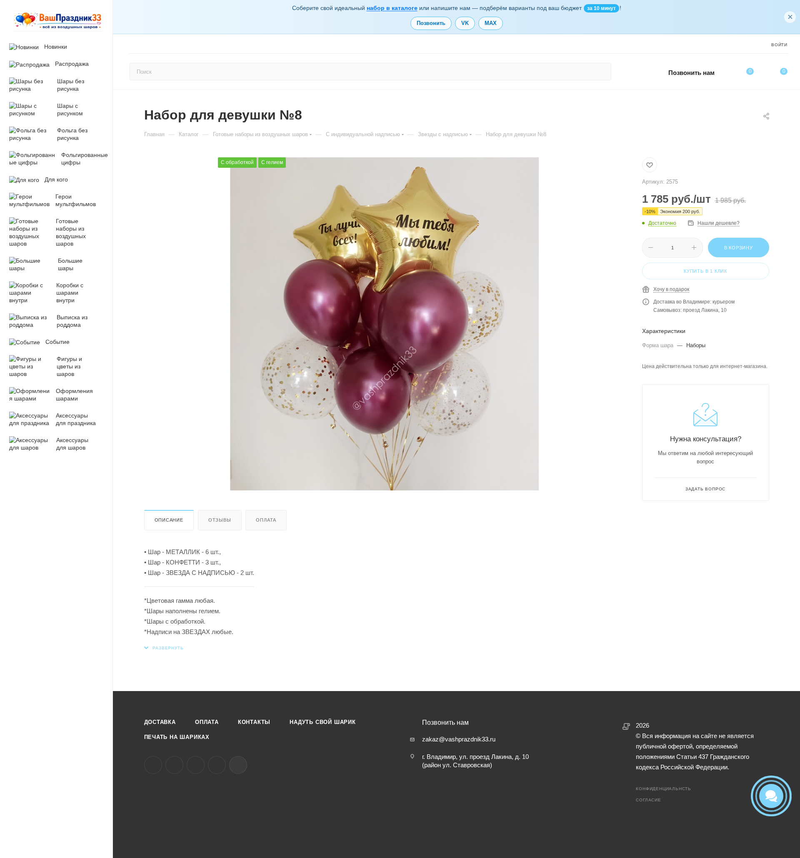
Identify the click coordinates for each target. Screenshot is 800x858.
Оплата (266, 519)
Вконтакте (153, 765)
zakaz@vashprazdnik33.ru (458, 739)
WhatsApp (217, 765)
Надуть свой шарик (323, 722)
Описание (169, 519)
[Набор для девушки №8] (384, 323)
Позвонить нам (691, 72)
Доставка (160, 722)
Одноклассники (196, 765)
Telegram (174, 765)
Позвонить (431, 23)
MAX (491, 23)
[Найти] (601, 71)
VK (465, 23)
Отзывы (219, 519)
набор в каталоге (392, 8)
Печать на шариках (177, 737)
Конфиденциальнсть (663, 788)
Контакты (254, 722)
